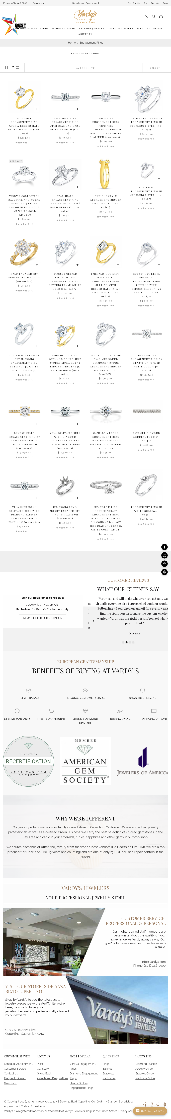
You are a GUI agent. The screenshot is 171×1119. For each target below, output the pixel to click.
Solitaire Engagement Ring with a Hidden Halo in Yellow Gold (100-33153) (24, 126)
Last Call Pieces (120, 28)
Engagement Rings (34, 28)
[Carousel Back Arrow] (93, 621)
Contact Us (38, 3)
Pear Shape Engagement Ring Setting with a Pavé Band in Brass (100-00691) (65, 203)
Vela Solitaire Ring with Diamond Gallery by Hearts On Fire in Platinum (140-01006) (65, 440)
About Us (85, 33)
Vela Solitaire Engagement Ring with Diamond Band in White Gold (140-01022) (65, 126)
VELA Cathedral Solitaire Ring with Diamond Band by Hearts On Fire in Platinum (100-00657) (24, 514)
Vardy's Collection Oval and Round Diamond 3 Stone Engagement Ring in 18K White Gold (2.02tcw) (106, 364)
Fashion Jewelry (91, 28)
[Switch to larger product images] (6, 67)
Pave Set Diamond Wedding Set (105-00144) (146, 437)
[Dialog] (28, 690)
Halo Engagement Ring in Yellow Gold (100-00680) (24, 277)
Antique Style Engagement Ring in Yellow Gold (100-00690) (106, 202)
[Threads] (164, 572)
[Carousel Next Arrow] (163, 621)
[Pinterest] (164, 564)
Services (143, 28)
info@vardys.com (153, 961)
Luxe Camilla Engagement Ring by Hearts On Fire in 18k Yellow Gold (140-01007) (24, 440)
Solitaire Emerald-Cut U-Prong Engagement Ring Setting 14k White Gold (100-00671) (24, 363)
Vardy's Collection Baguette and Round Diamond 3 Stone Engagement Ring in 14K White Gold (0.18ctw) (24, 205)
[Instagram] (164, 555)
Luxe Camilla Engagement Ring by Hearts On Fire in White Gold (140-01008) (146, 363)
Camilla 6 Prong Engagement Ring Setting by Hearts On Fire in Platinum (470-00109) (105, 440)
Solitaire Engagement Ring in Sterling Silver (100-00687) (146, 193)
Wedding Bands (64, 28)
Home (72, 42)
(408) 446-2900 (19, 3)
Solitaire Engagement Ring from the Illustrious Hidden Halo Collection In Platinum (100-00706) (106, 127)
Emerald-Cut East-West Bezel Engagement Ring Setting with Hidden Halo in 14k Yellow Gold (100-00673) (106, 285)
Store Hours (38, 1106)
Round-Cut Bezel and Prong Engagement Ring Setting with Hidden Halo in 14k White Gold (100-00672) (146, 285)
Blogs (157, 28)
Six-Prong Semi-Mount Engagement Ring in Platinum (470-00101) (65, 513)
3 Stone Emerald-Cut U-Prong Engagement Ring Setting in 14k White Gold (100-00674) (65, 281)
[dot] (123, 642)
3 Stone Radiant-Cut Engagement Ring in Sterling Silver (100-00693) (146, 124)
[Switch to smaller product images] (12, 67)
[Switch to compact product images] (17, 67)
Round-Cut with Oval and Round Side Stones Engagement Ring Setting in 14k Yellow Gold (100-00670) (65, 364)
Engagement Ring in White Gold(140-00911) (146, 511)
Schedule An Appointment (85, 3)
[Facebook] (164, 547)
